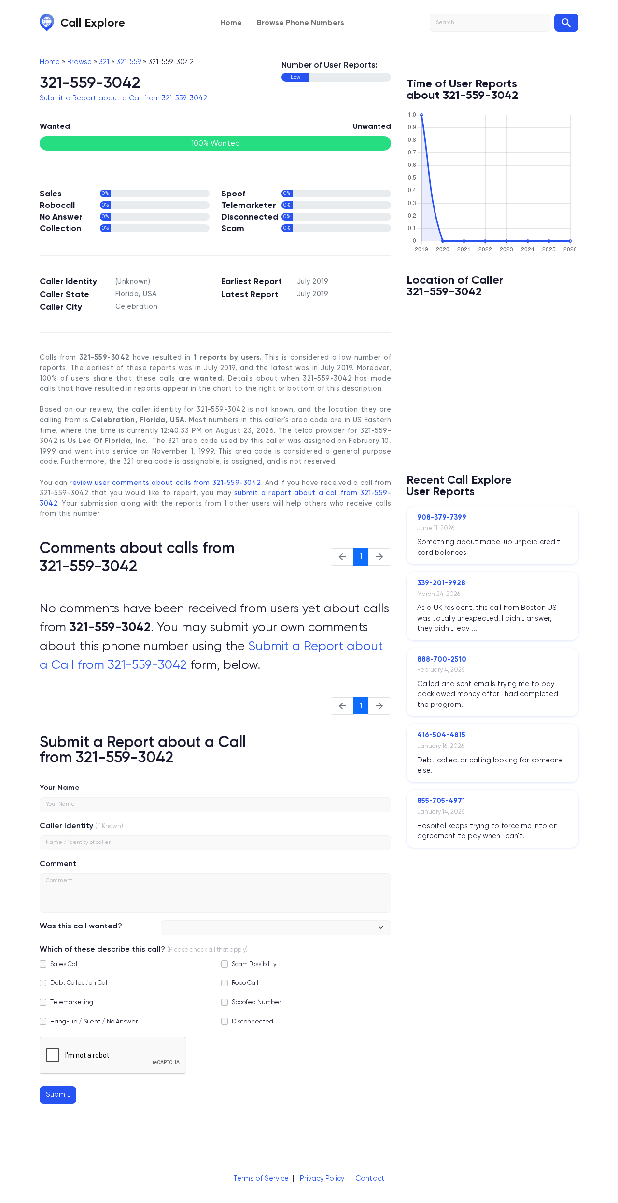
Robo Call (245, 982)
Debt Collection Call (79, 982)
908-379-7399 (441, 517)
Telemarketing (71, 1002)
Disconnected (252, 1021)
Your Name (60, 787)
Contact (370, 1178)
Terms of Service (261, 1178)
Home (231, 22)
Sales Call (64, 964)
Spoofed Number (256, 1002)
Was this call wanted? (81, 925)
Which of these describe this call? (102, 949)
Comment (58, 863)
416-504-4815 (441, 735)
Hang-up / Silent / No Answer (94, 1021)
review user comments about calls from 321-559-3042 (165, 483)
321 (104, 62)
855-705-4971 (441, 800)
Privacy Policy (322, 1178)
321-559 (128, 62)
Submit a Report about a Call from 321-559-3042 (123, 98)
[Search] (566, 23)
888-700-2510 (441, 659)
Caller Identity (66, 825)
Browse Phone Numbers (300, 22)
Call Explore (92, 22)
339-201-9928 (441, 583)
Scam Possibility (254, 964)
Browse (79, 62)
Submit (58, 1094)
